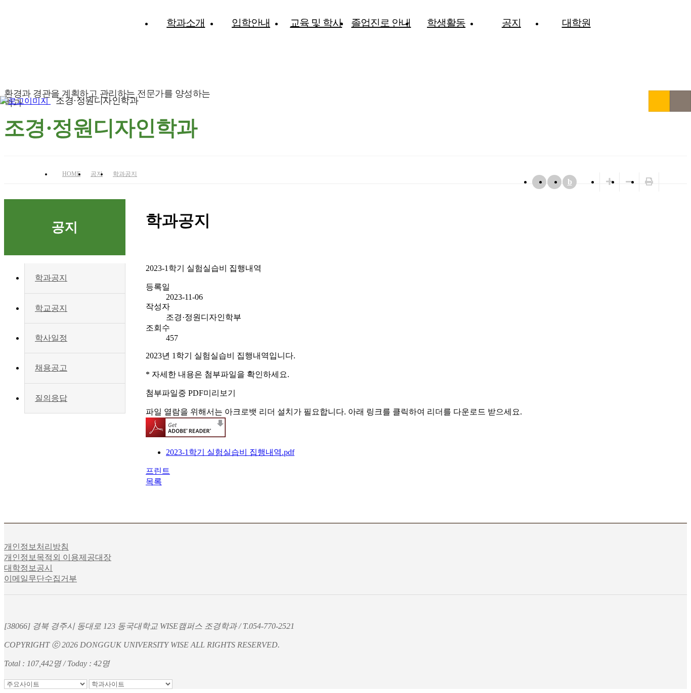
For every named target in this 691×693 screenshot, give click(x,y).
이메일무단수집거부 (40, 578)
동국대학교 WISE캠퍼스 (659, 101)
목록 (154, 481)
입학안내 (251, 22)
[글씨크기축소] (629, 181)
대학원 (576, 22)
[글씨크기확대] (609, 181)
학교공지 (51, 308)
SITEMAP (680, 101)
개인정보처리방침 (36, 546)
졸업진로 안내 (381, 22)
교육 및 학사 (316, 22)
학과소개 (185, 22)
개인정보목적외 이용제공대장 (57, 557)
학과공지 (125, 173)
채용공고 (51, 367)
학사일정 (51, 338)
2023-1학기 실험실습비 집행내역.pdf (230, 452)
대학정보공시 (28, 568)
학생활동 (446, 22)
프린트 (158, 471)
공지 (511, 22)
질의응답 (51, 398)
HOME (71, 173)
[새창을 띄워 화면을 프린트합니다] (649, 181)
